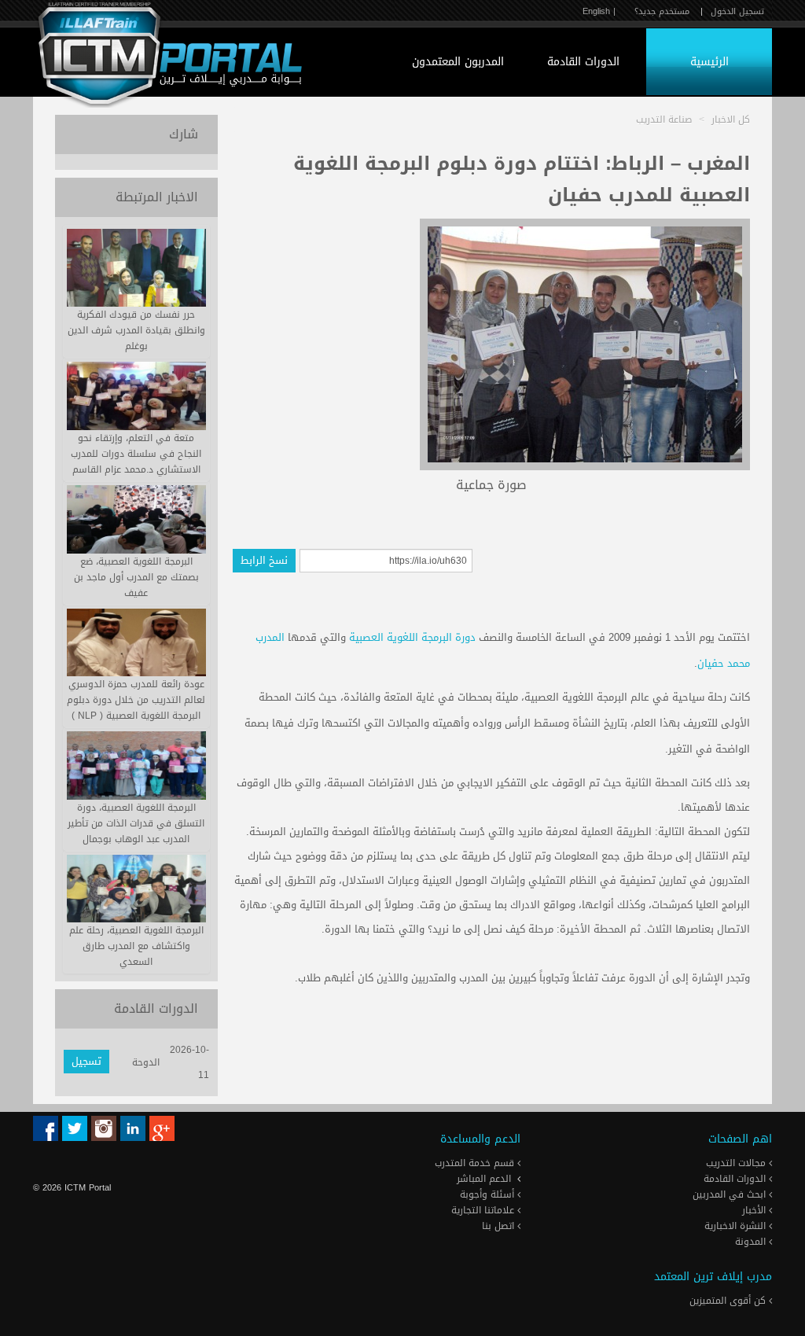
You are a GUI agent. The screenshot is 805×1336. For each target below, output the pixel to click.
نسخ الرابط (264, 560)
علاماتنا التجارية (484, 1210)
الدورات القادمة (583, 61)
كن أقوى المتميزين (729, 1300)
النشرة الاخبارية (736, 1226)
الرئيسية (709, 61)
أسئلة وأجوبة (488, 1194)
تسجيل (86, 1061)
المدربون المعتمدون (458, 61)
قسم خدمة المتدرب (476, 1163)
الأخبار (755, 1210)
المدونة (752, 1241)
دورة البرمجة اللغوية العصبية (412, 637)
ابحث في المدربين (731, 1194)
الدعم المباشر (484, 1178)
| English (599, 11)
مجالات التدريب (737, 1163)
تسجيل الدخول (737, 11)
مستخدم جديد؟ (661, 11)
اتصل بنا (499, 1226)
